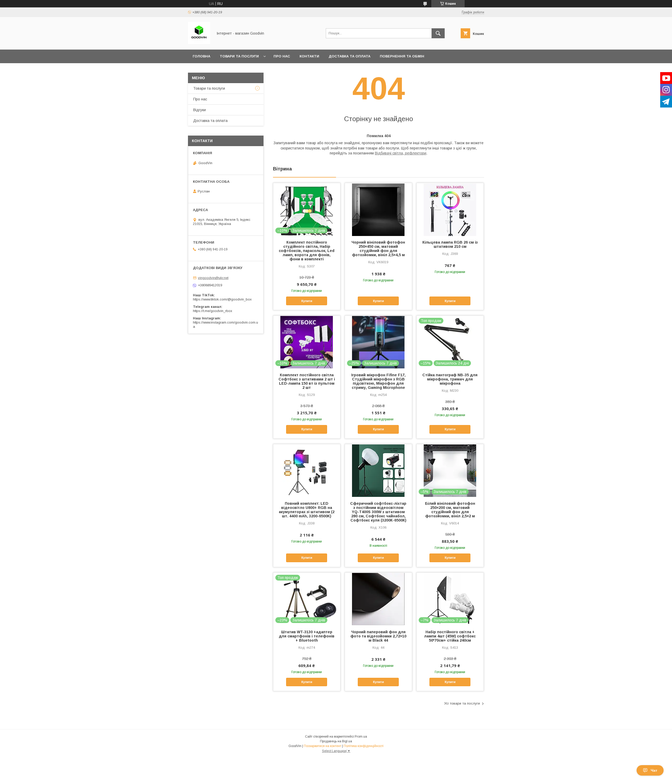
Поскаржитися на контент (322, 746)
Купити (306, 301)
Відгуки (199, 110)
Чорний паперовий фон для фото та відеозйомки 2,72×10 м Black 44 (378, 636)
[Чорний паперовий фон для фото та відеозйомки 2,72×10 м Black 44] (378, 599)
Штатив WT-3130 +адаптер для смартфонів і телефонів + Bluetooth (306, 636)
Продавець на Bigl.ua (336, 741)
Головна (201, 56)
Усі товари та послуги (462, 703)
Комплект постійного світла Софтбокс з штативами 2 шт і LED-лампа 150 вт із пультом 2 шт (307, 381)
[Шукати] (438, 33)
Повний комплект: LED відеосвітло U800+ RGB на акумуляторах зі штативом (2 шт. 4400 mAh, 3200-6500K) (306, 509)
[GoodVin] (199, 43)
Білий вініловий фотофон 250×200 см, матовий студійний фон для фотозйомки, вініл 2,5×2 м (450, 509)
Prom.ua (361, 736)
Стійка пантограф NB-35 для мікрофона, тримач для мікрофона (449, 379)
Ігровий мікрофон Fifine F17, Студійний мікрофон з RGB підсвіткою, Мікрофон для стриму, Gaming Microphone (378, 381)
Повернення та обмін (402, 56)
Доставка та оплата (349, 56)
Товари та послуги (239, 56)
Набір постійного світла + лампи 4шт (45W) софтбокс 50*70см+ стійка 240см (450, 636)
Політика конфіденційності (364, 746)
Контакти (309, 56)
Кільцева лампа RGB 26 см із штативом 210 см (450, 244)
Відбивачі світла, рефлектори (400, 153)
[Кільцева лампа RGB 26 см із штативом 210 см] (450, 209)
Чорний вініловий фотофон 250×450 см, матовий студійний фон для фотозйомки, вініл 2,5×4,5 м (378, 248)
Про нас (282, 56)
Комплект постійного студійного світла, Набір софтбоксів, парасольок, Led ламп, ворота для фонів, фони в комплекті (306, 250)
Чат (654, 770)
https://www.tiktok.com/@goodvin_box (222, 299)
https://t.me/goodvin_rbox (212, 311)
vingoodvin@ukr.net (213, 278)
